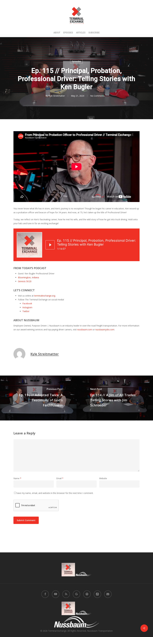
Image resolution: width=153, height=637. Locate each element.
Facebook (27, 303)
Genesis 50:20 (24, 281)
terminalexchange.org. (45, 295)
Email (59, 478)
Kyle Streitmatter (57, 95)
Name (17, 478)
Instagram (27, 307)
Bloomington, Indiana (28, 277)
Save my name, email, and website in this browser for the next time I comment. (54, 493)
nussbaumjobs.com (104, 329)
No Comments (97, 95)
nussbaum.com (84, 329)
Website (103, 478)
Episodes (76, 61)
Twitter (25, 311)
